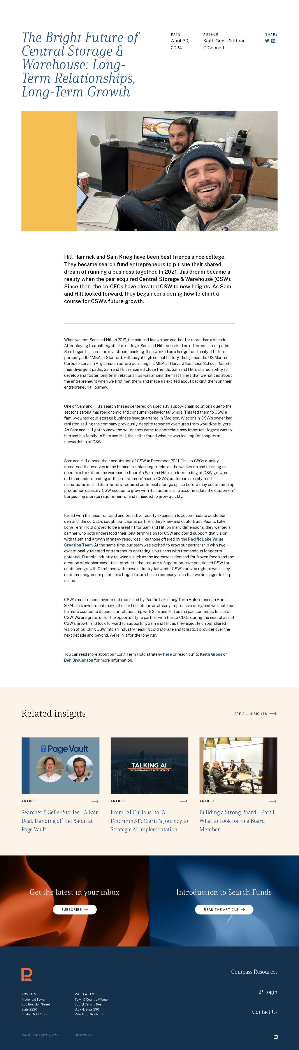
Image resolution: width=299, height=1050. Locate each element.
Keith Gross (211, 654)
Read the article (221, 909)
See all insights (250, 714)
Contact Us (265, 1012)
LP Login (267, 992)
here (167, 654)
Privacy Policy (83, 1034)
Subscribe (72, 909)
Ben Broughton (78, 660)
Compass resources (254, 972)
